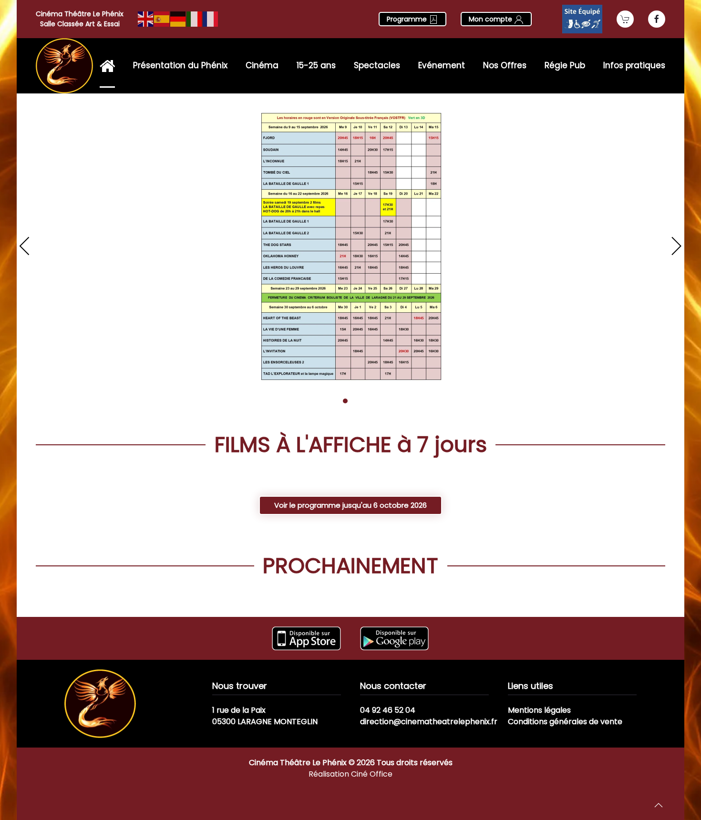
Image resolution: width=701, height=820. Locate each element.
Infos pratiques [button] (634, 65)
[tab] (334, 401)
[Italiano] (194, 18)
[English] (146, 18)
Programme (408, 19)
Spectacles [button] (377, 65)
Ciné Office (371, 774)
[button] (25, 246)
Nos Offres (504, 65)
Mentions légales (539, 710)
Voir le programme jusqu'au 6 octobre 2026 (350, 505)
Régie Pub (565, 65)
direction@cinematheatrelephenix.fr (428, 721)
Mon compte (491, 19)
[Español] (162, 18)
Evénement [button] (441, 65)
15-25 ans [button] (316, 65)
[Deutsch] (178, 18)
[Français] (211, 18)
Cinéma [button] (262, 65)
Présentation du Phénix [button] (180, 65)
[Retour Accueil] (64, 65)
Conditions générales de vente (565, 721)
